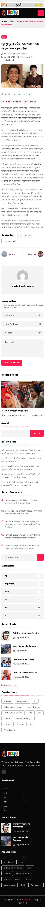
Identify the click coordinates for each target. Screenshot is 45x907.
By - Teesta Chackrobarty (15, 54)
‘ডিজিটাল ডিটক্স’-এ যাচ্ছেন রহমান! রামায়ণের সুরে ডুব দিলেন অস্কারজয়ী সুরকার (22, 502)
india (30, 713)
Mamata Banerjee (24, 718)
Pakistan (7, 724)
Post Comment (12, 363)
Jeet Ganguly (10, 241)
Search (5, 423)
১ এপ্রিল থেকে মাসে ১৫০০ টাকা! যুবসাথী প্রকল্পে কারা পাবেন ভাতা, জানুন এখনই (23, 512)
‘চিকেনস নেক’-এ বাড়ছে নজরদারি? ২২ (25, 673)
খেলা (6, 599)
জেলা (6, 607)
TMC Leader (36, 885)
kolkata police (22, 873)
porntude (9, 500)
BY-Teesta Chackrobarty (15, 415)
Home (4, 21)
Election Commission (13, 713)
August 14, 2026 (22, 638)
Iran (39, 713)
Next (30, 254)
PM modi (20, 724)
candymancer (11, 545)
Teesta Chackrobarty (22, 286)
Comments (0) (26, 57)
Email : (16, 101)
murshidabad (9, 885)
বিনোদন (12, 21)
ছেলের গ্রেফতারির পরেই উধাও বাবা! (24, 660)
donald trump (33, 707)
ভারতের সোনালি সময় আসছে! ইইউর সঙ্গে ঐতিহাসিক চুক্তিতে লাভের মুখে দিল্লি (22, 547)
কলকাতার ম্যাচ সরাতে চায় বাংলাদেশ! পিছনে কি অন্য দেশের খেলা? (22, 536)
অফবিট (7, 591)
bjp (35, 701)
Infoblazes (26, 899)
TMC (32, 724)
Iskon (29, 868)
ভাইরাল (6, 806)
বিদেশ (5, 802)
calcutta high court (13, 707)
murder (29, 879)
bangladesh (22, 701)
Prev (14, 254)
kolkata (7, 718)
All (6, 576)
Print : (5, 101)
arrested (8, 701)
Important (10, 583)
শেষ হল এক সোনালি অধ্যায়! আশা (14, 411)
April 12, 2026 (9, 57)
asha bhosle (25, 235)
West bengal (9, 730)
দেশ (6, 385)
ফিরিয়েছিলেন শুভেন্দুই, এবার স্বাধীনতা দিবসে (26, 633)
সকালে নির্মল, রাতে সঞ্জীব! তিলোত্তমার (24, 646)
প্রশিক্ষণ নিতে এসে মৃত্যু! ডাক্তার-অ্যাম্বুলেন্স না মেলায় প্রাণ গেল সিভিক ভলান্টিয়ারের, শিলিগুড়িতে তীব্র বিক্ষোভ (24, 524)
